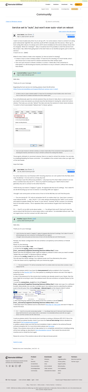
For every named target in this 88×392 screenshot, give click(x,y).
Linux (45, 364)
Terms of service (50, 385)
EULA (59, 373)
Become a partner (76, 359)
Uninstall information (50, 371)
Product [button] (48, 4)
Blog (28, 385)
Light (33, 380)
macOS (46, 361)
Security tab (28, 272)
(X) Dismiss (84, 1)
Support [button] (77, 4)
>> (80, 9)
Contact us (58, 385)
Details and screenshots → (55, 1)
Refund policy (61, 366)
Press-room (33, 385)
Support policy (62, 364)
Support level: (70, 34)
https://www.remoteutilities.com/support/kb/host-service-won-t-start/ (35, 89)
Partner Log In (75, 361)
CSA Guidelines (62, 368)
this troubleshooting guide (29, 322)
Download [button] (64, 4)
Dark (37, 380)
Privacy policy (61, 361)
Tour (32, 359)
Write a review (41, 385)
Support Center (45, 9)
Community (75, 9)
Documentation (55, 9)
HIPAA (59, 371)
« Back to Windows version (14, 21)
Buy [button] (71, 4)
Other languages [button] (11, 380)
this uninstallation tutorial (43, 330)
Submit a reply (17, 342)
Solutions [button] (56, 4)
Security (33, 361)
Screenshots (34, 364)
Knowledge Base (65, 9)
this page (51, 326)
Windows (46, 359)
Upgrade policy (62, 359)
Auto (28, 380)
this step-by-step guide (53, 304)
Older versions (48, 368)
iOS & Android (48, 366)
